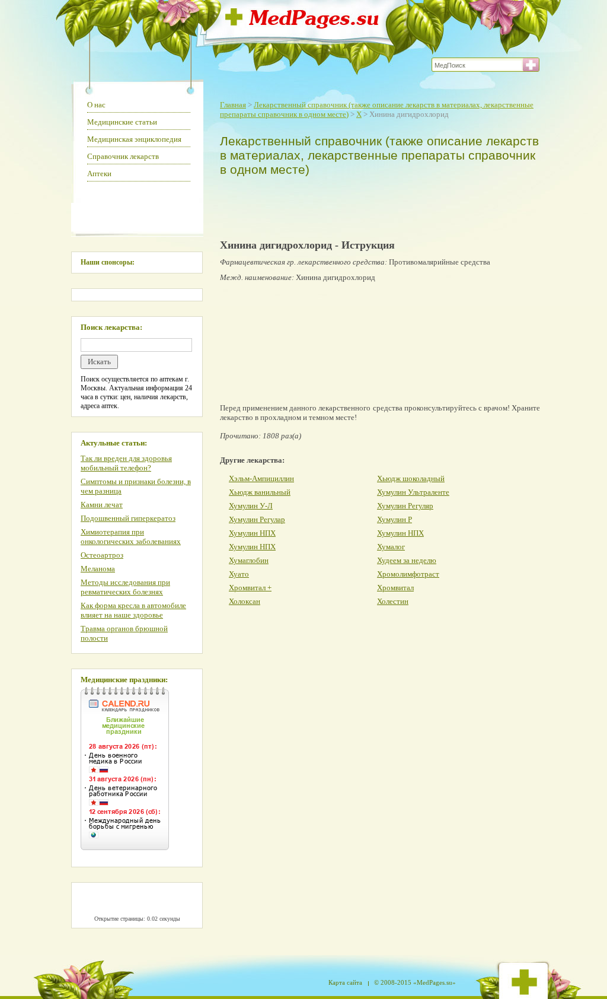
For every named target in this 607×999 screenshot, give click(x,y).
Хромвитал (395, 587)
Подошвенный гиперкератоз (128, 518)
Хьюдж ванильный (259, 492)
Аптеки (99, 173)
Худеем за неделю (406, 560)
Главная (233, 104)
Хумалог (391, 546)
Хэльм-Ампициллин (261, 478)
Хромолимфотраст (408, 574)
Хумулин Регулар (257, 519)
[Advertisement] (377, 205)
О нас (96, 104)
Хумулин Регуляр (405, 505)
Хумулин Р (394, 519)
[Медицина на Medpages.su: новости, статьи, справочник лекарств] (302, 25)
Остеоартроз (102, 555)
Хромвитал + (250, 587)
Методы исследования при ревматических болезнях (125, 587)
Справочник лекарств (123, 156)
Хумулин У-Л (251, 505)
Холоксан (244, 601)
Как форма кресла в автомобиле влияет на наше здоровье (133, 610)
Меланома (98, 568)
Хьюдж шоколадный (411, 478)
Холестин (392, 601)
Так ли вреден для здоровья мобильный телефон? (126, 463)
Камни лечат (102, 504)
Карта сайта (345, 982)
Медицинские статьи (122, 121)
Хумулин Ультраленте (413, 492)
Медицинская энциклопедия (134, 139)
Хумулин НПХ (252, 533)
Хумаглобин (249, 560)
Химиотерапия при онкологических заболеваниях (131, 536)
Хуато (239, 574)
